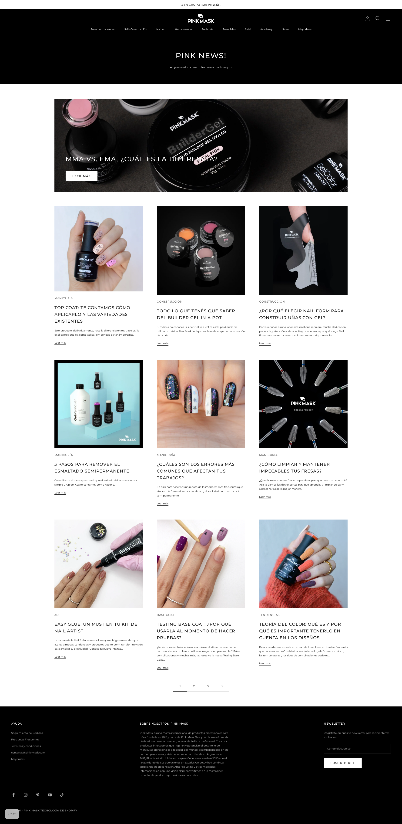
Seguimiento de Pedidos (27, 733)
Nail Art (161, 29)
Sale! (248, 29)
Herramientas (183, 29)
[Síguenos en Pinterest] (37, 795)
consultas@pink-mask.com (28, 752)
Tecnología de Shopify (58, 810)
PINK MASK (179, 723)
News (285, 29)
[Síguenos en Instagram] (25, 795)
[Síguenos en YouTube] (49, 795)
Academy (266, 29)
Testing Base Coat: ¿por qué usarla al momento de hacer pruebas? (196, 631)
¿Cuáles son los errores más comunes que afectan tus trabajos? (196, 471)
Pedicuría (207, 29)
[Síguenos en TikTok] (62, 795)
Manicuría (63, 298)
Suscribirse (343, 763)
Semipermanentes (102, 29)
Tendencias (269, 615)
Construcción (169, 301)
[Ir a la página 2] (222, 686)
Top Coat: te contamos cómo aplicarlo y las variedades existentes (92, 314)
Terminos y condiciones (26, 746)
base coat (165, 615)
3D (56, 615)
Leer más (81, 176)
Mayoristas (305, 29)
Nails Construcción (135, 29)
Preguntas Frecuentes (25, 739)
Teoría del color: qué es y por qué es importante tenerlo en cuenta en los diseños (300, 631)
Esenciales (229, 29)
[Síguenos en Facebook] (13, 795)
